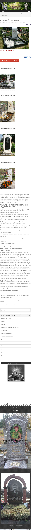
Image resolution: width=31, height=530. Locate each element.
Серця (2, 345)
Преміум (3, 321)
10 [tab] (30, 404)
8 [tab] (23, 404)
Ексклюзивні (4, 330)
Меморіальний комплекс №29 (15, 525)
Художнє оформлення (6, 333)
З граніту (3, 342)
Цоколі (2, 355)
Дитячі (2, 352)
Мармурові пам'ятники (7, 22)
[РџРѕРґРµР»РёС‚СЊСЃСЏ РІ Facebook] (25, 57)
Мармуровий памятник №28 (8, 68)
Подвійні (3, 324)
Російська (3, 1)
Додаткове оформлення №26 (16, 363)
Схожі (15, 60)
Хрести (2, 349)
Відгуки (5, 60)
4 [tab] (10, 404)
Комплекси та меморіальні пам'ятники (10, 327)
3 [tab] (7, 404)
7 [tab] (20, 404)
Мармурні (3, 339)
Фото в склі (3, 358)
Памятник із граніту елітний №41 (15, 470)
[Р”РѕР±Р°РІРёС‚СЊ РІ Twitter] (27, 57)
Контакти (8, 1)
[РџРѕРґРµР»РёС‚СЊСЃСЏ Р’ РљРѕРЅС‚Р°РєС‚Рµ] (30, 57)
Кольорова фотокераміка (7, 336)
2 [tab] (4, 404)
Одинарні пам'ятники (6, 318)
